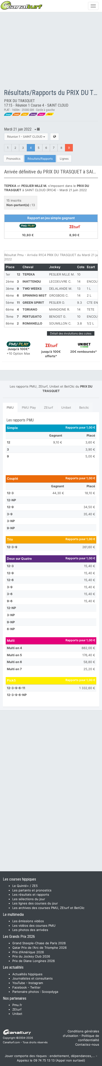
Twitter (35, 987)
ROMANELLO (32, 323)
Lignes (64, 158)
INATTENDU (32, 281)
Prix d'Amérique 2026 (28, 952)
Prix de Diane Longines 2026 (33, 961)
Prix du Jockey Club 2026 (31, 956)
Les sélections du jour (28, 899)
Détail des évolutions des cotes (70, 333)
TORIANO (30, 309)
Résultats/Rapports (40, 158)
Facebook (19, 987)
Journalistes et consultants (32, 978)
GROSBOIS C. (59, 295)
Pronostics (13, 158)
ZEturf (48, 407)
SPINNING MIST (35, 295)
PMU (10, 407)
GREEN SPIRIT (33, 302)
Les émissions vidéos (28, 921)
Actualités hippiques (27, 974)
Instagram (35, 983)
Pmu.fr (17, 1005)
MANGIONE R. (59, 309)
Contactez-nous (87, 1044)
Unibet (66, 407)
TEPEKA (29, 274)
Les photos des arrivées (30, 930)
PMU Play (29, 407)
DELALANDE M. (60, 288)
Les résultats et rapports (30, 894)
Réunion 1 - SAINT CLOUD (25, 136)
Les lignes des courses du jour (35, 903)
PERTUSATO (32, 316)
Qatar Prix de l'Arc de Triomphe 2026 (39, 947)
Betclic (84, 407)
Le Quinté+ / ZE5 (25, 886)
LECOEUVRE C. (60, 281)
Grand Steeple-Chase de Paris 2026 (39, 943)
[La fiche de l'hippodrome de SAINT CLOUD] (54, 136)
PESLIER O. (57, 302)
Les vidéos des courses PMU (34, 925)
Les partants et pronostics (31, 890)
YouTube (18, 983)
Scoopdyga (50, 992)
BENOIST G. (57, 316)
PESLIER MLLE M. (62, 274)
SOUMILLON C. (60, 323)
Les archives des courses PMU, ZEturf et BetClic (48, 908)
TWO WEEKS (32, 288)
